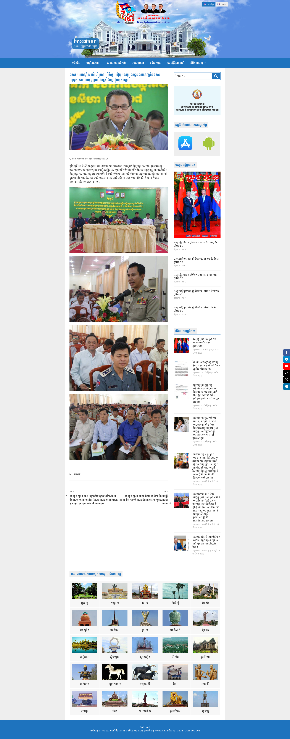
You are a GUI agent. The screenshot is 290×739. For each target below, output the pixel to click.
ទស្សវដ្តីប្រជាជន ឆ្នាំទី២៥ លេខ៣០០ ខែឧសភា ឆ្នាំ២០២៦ (196, 277)
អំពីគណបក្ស (196, 63)
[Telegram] (286, 359)
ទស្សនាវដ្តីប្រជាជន (185, 164)
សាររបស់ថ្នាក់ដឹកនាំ (116, 63)
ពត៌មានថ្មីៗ (78, 474)
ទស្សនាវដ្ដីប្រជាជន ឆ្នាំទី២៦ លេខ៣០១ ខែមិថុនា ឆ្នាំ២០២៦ (196, 260)
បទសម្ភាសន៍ (138, 63)
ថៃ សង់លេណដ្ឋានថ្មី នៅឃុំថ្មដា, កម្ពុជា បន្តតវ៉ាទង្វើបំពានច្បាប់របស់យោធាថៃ (206, 366)
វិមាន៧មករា (85, 42)
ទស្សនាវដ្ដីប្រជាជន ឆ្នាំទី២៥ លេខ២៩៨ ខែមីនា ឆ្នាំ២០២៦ (195, 309)
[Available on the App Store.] (185, 144)
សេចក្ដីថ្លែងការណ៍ (175, 63)
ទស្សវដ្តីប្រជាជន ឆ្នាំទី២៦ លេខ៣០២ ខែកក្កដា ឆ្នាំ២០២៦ (195, 244)
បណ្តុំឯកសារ (92, 63)
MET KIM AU (103, 158)
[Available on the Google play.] (209, 144)
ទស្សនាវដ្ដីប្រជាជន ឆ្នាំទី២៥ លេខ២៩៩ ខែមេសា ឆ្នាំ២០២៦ (196, 293)
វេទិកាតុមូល (155, 63)
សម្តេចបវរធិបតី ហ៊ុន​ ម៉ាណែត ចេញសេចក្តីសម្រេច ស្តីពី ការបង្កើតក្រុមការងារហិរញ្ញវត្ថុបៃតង (206, 542)
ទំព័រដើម (76, 63)
